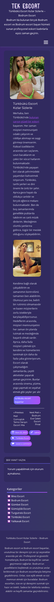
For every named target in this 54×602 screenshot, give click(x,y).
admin (37, 432)
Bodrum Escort (19, 500)
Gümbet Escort (19, 504)
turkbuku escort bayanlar (23, 400)
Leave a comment (23, 443)
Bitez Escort (17, 496)
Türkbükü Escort (22, 438)
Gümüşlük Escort (21, 508)
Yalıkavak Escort (20, 521)
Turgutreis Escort (21, 513)
